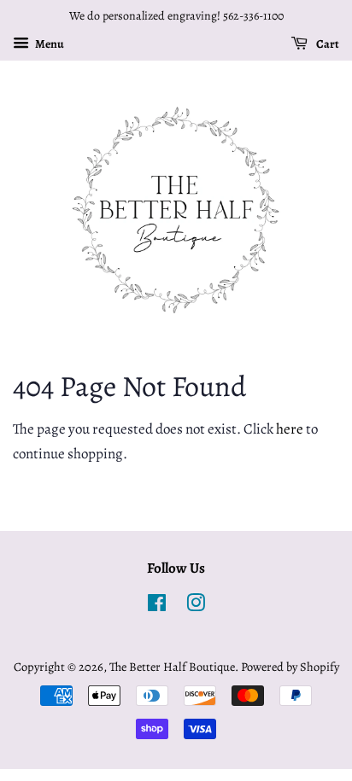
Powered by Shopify (290, 666)
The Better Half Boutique (172, 666)
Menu (48, 44)
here (289, 429)
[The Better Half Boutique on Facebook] (157, 606)
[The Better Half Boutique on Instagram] (195, 606)
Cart (326, 44)
